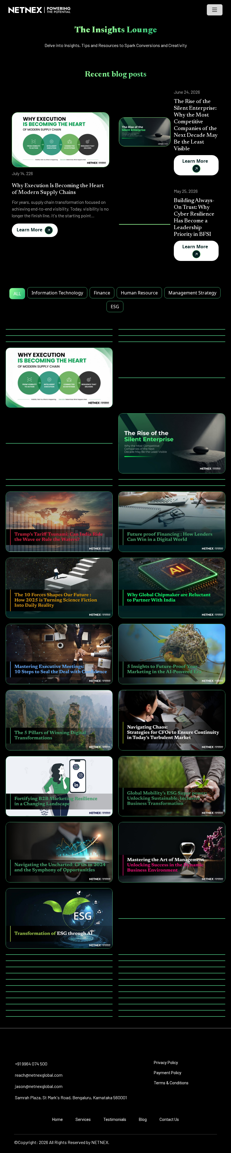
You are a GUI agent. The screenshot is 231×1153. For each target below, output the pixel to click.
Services (83, 1119)
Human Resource (139, 293)
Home (57, 1119)
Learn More (31, 230)
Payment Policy (167, 1073)
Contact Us (169, 1119)
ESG (115, 306)
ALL (17, 294)
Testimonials (114, 1119)
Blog (143, 1119)
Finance (102, 293)
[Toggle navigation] (215, 9)
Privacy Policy (166, 1062)
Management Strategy (192, 293)
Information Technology (57, 293)
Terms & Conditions (171, 1083)
